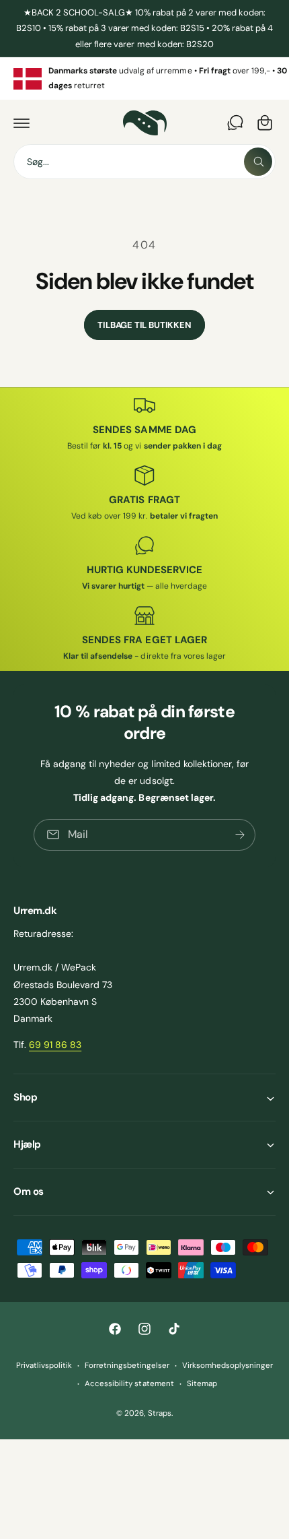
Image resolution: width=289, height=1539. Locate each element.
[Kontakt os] (235, 122)
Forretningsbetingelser (127, 1366)
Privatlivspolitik (44, 1366)
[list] (144, 78)
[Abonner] (240, 835)
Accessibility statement (129, 1384)
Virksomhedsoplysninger (227, 1366)
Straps (159, 1413)
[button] (21, 122)
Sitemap (202, 1384)
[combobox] (144, 161)
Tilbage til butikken (144, 325)
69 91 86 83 (55, 1045)
